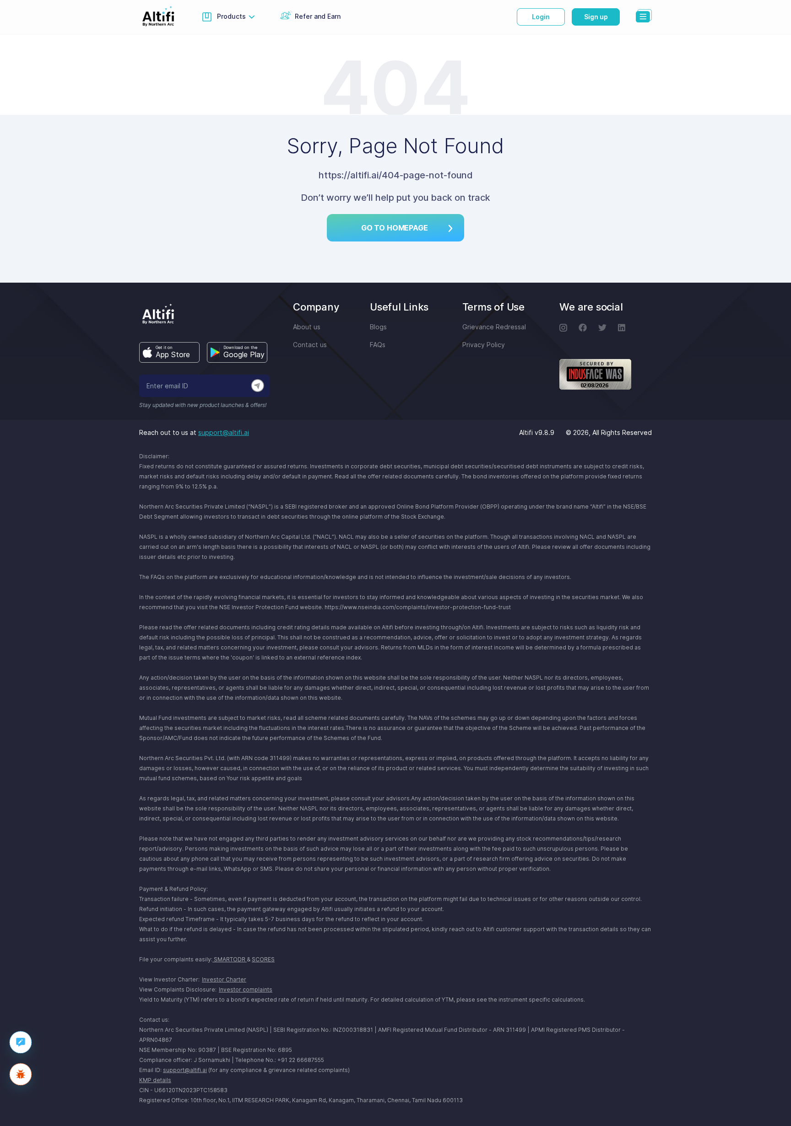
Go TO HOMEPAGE (394, 227)
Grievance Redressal (494, 327)
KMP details (155, 1080)
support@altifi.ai (223, 432)
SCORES (263, 959)
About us (306, 327)
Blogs (378, 327)
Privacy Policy (483, 345)
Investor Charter (224, 979)
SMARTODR (229, 959)
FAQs (377, 345)
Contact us (310, 345)
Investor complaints (245, 989)
